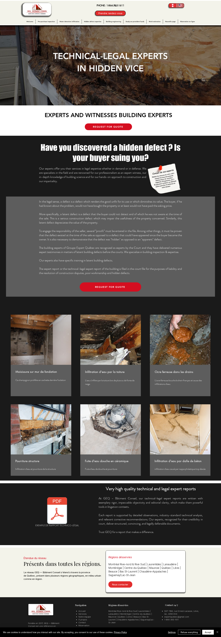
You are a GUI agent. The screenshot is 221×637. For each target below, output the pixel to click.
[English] (180, 5)
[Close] (217, 632)
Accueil (82, 611)
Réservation (83, 625)
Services (82, 614)
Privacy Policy (120, 632)
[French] (172, 5)
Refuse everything (189, 632)
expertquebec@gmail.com (176, 617)
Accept (208, 632)
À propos (82, 619)
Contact (82, 622)
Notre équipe (84, 617)
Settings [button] (172, 632)
